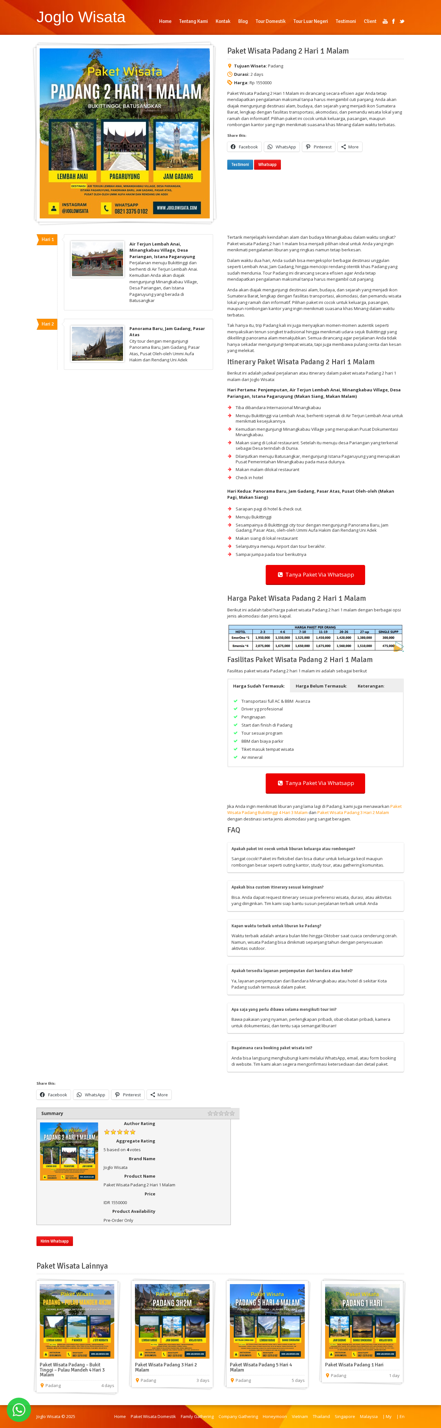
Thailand (321, 1416)
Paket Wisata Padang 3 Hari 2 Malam (353, 812)
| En (400, 1416)
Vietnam (300, 1416)
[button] (259, 685)
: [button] (321, 686)
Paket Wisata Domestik (153, 1416)
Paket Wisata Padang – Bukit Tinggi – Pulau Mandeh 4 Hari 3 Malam (72, 1370)
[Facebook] (393, 21)
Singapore (345, 1416)
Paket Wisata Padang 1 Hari (354, 1365)
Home (120, 1416)
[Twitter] (402, 21)
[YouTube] (385, 21)
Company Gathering (238, 1416)
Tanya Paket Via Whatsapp (318, 574)
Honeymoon (275, 1416)
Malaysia (369, 1416)
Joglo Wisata (81, 17)
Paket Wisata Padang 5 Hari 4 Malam (261, 1367)
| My (387, 1416)
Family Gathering (197, 1416)
